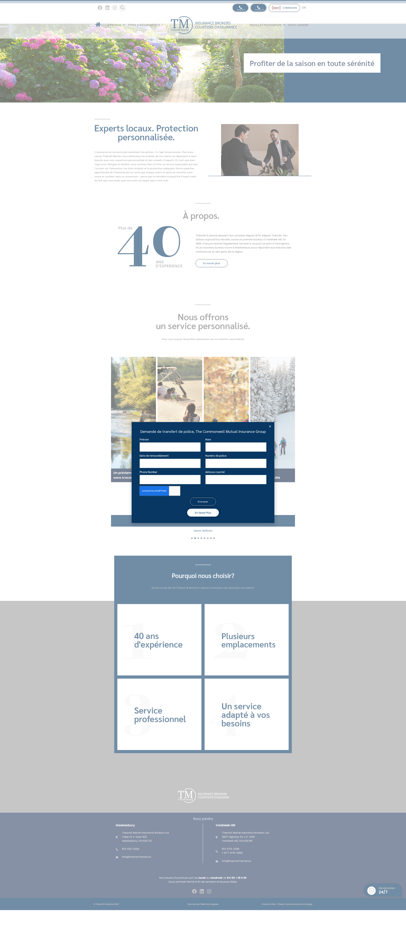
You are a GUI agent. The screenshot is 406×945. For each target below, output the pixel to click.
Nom (208, 439)
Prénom (144, 439)
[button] (270, 426)
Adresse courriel (215, 472)
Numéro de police (215, 455)
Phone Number (148, 472)
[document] (203, 472)
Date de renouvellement (154, 455)
